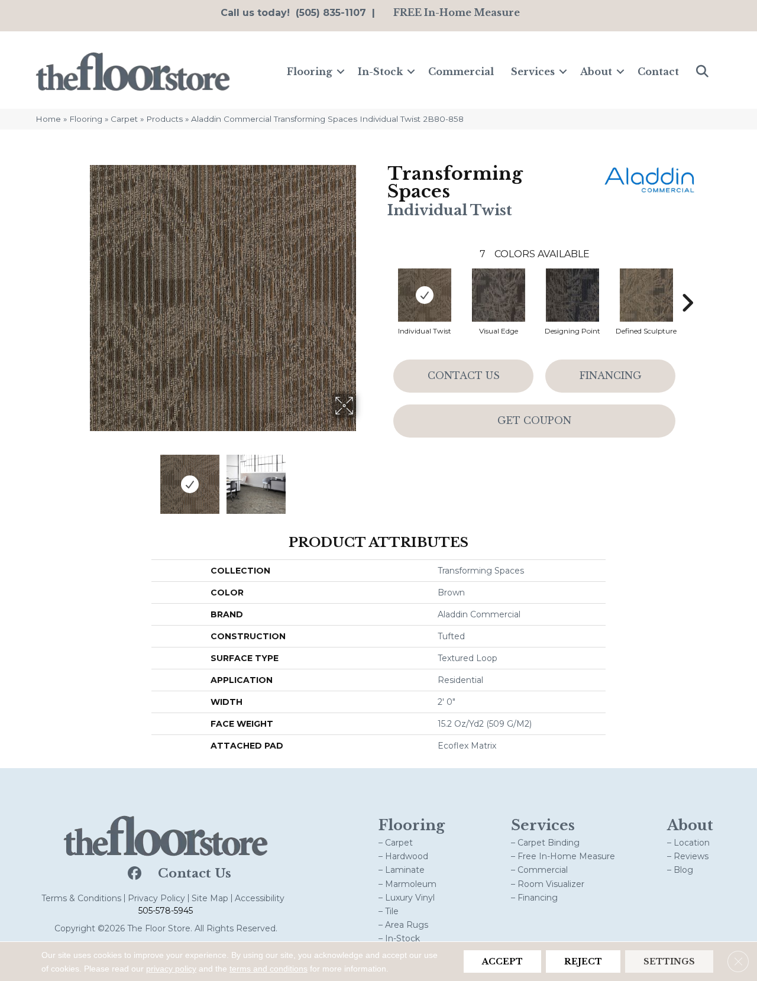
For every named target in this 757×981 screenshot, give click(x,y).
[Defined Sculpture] (646, 295)
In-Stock (380, 71)
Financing (611, 375)
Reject (583, 961)
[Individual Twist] (424, 295)
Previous (82, 478)
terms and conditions (268, 968)
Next (364, 478)
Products (164, 119)
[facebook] (133, 874)
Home (48, 119)
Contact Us (464, 375)
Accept (502, 961)
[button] (340, 72)
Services (533, 71)
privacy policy (171, 968)
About (596, 71)
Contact (658, 71)
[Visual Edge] (498, 295)
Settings (669, 961)
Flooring (309, 71)
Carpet (124, 119)
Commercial (461, 71)
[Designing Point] (572, 295)
